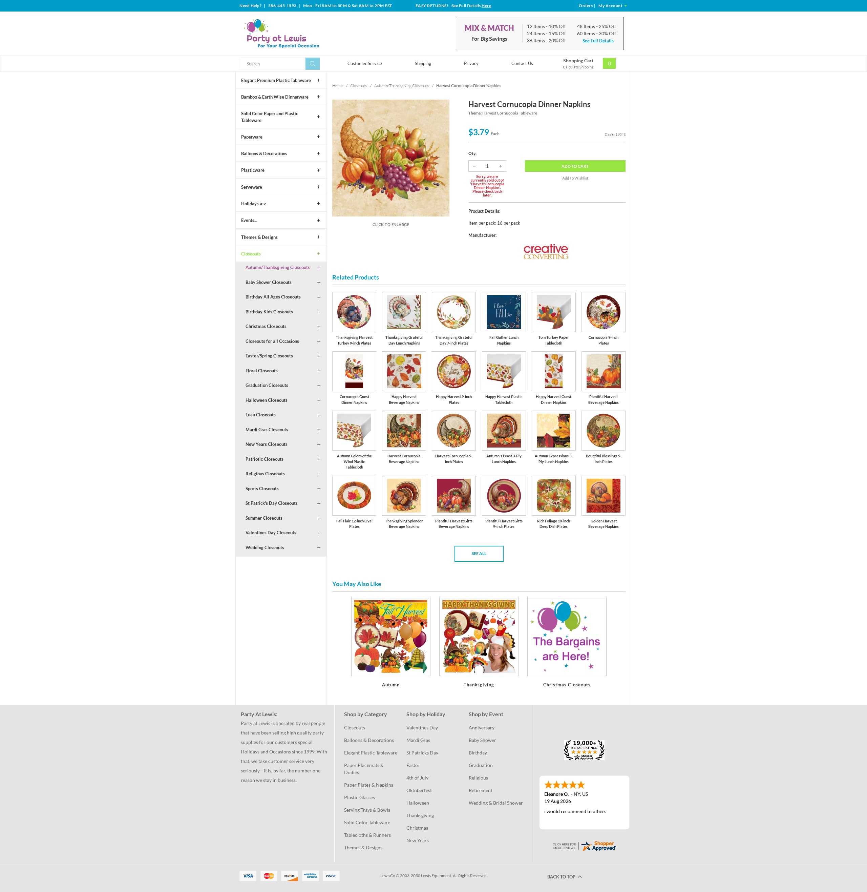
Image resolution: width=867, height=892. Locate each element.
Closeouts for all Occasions (272, 341)
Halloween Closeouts (267, 400)
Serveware (251, 187)
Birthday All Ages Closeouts (273, 296)
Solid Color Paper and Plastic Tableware (269, 117)
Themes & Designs (259, 237)
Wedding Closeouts (265, 547)
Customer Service (364, 63)
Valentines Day (422, 727)
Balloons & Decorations (264, 153)
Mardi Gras (418, 740)
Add (575, 166)
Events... (249, 220)
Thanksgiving (420, 815)
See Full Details (598, 40)
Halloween (417, 803)
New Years (417, 840)
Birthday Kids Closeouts (269, 311)
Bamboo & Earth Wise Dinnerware (275, 97)
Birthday (478, 752)
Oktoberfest (419, 790)
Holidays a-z (253, 203)
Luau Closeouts (261, 414)
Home (337, 85)
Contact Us (522, 63)
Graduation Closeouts (267, 385)
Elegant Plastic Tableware (370, 752)
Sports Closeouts (262, 488)
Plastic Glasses (359, 797)
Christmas (417, 828)
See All (479, 553)
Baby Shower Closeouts (269, 282)
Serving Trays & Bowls (367, 810)
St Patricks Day (422, 752)
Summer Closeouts (264, 518)
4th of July (417, 778)
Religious (478, 778)
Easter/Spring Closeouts (269, 355)
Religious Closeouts (265, 473)
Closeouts (251, 253)
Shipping (423, 63)
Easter (413, 765)
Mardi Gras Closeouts (267, 429)
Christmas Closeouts (266, 326)
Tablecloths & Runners (367, 835)
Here (486, 5)
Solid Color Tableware (367, 822)
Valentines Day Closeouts (271, 532)
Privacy (471, 63)
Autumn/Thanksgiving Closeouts (278, 267)
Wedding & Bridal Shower (496, 803)
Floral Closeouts (262, 370)
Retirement (480, 790)
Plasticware (253, 170)
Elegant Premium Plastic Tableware (276, 80)
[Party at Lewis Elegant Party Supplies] (298, 33)
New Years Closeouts (267, 444)
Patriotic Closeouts (264, 459)
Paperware (251, 137)
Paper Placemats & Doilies (364, 768)
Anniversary (481, 727)
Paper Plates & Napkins (368, 785)
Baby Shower (482, 740)
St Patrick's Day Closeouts (272, 503)
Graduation (481, 765)
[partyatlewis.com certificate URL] (584, 845)
